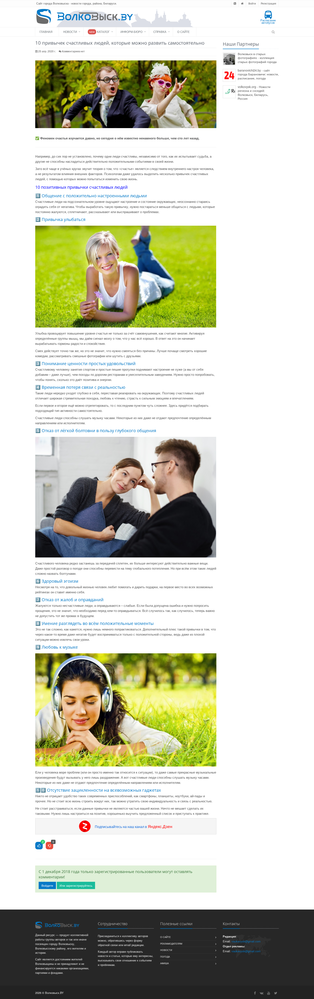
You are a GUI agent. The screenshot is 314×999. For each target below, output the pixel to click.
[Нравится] (39, 846)
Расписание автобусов (268, 21)
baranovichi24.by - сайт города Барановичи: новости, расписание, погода (258, 74)
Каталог (99, 32)
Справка (159, 32)
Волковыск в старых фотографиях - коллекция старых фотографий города (257, 58)
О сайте (183, 32)
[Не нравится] (49, 846)
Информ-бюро (131, 32)
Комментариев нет (73, 51)
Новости (70, 32)
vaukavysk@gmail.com (246, 941)
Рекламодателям (171, 943)
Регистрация (268, 3)
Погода (165, 956)
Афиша (164, 963)
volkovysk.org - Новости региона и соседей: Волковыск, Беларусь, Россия (254, 93)
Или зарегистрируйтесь (76, 885)
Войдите (47, 885)
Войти (252, 3)
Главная (46, 32)
